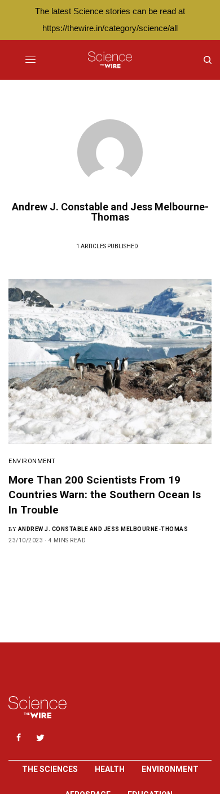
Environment (32, 461)
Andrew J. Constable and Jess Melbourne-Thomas (103, 529)
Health (110, 769)
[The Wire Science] (109, 59)
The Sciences (50, 769)
